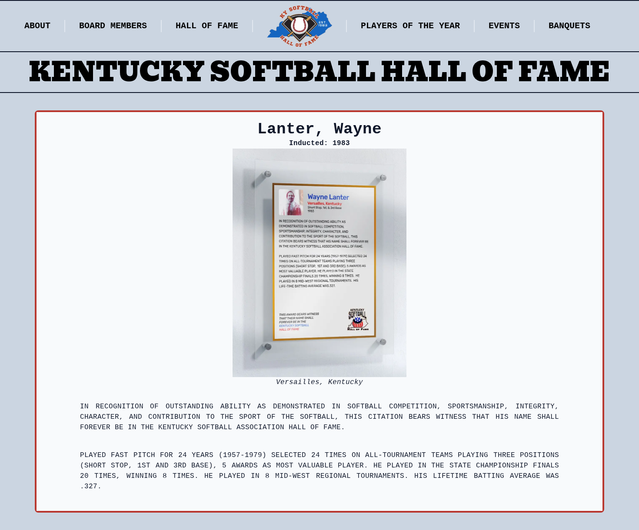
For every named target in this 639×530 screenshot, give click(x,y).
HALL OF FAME (207, 26)
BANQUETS (569, 26)
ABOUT (37, 26)
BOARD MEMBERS (113, 26)
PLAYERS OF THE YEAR (410, 26)
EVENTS (504, 26)
